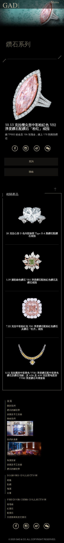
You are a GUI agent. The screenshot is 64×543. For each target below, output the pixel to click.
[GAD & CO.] (11, 5)
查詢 (31, 161)
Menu (55, 2)
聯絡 (31, 172)
